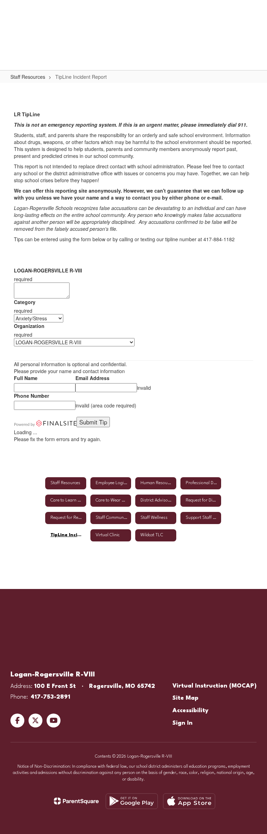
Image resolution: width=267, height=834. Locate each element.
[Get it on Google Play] (132, 801)
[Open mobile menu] (14, 10)
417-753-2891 (50, 697)
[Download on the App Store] (189, 801)
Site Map (185, 698)
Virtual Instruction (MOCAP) (214, 686)
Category (24, 301)
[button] (184, 10)
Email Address (92, 377)
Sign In (182, 723)
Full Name (26, 377)
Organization (29, 325)
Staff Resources (27, 76)
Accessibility (190, 711)
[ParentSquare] (76, 801)
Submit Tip (93, 422)
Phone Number (31, 395)
